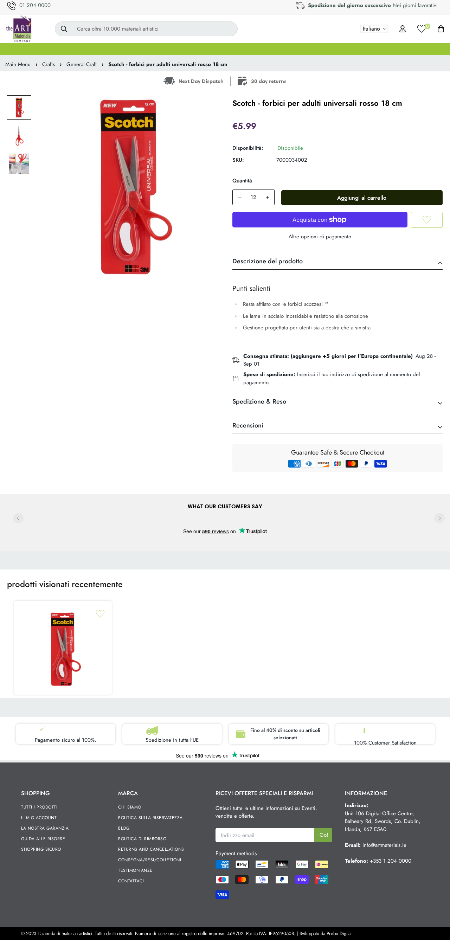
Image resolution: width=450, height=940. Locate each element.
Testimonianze (135, 870)
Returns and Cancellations (151, 849)
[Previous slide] (18, 518)
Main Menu (18, 64)
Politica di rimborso (142, 839)
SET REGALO (26, 49)
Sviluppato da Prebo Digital (326, 933)
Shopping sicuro (41, 849)
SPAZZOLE (142, 49)
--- (221, 5)
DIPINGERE (100, 49)
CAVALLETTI (184, 49)
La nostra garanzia (45, 828)
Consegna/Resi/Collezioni (149, 860)
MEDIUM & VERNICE (239, 49)
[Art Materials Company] (18, 28)
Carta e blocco (421, 49)
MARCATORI (295, 49)
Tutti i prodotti (39, 807)
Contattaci (131, 881)
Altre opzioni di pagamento (320, 236)
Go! (324, 835)
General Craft (81, 64)
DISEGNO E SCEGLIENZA (357, 49)
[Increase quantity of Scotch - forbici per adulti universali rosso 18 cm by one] (267, 197)
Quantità (242, 181)
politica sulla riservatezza (150, 818)
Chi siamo (129, 807)
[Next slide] (439, 518)
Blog (123, 828)
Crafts (48, 64)
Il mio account (39, 818)
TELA (64, 49)
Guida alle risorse (43, 839)
